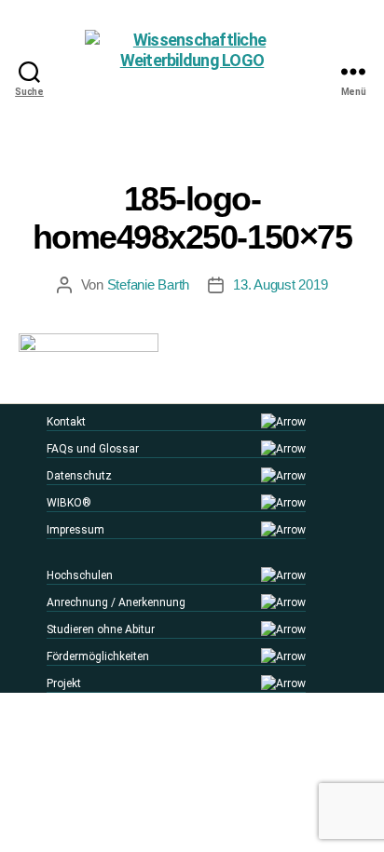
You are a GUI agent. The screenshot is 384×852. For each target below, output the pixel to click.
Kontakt (66, 421)
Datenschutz (79, 475)
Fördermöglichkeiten (98, 656)
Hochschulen (80, 575)
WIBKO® (69, 502)
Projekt (64, 683)
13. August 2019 (280, 284)
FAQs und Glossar (93, 448)
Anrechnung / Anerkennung (116, 602)
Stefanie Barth (148, 284)
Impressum (75, 529)
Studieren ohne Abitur (101, 629)
